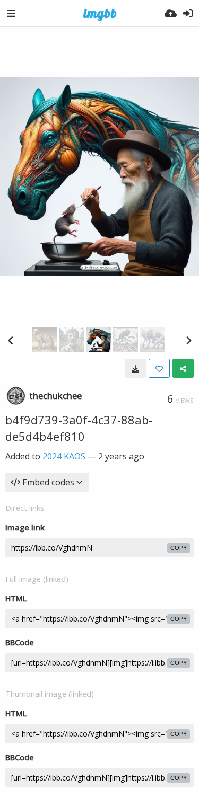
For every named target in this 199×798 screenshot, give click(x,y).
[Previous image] (10, 340)
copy (178, 548)
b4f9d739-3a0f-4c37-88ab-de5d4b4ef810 (78, 428)
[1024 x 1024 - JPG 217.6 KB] (135, 368)
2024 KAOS (63, 456)
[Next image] (188, 340)
